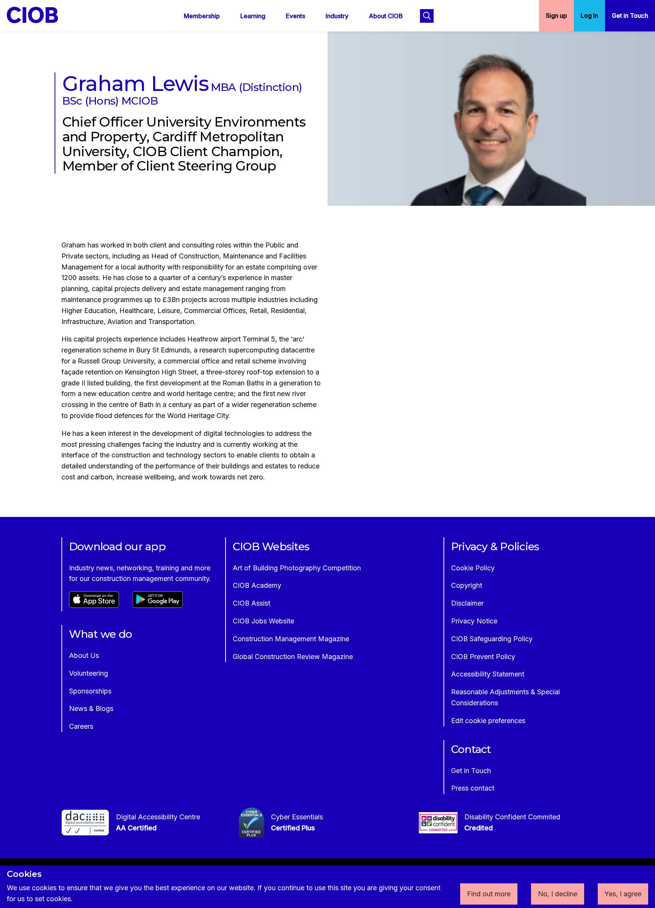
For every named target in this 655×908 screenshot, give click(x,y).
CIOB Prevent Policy (483, 657)
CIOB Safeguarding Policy (492, 639)
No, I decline (557, 894)
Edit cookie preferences (488, 721)
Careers (81, 726)
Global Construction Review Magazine (293, 657)
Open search (427, 16)
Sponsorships (90, 691)
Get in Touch (630, 15)
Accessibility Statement (487, 674)
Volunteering (88, 673)
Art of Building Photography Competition (297, 568)
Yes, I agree (623, 894)
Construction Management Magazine (291, 639)
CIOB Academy (257, 585)
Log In (589, 15)
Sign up (556, 15)
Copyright (466, 585)
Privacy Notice (474, 621)
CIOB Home (37, 15)
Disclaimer (467, 603)
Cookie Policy (473, 568)
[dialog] (327, 887)
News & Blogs (91, 708)
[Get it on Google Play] (158, 605)
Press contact (472, 788)
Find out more (489, 894)
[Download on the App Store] (94, 605)
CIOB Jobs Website (263, 621)
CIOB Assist (251, 603)
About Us (84, 655)
